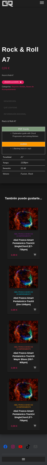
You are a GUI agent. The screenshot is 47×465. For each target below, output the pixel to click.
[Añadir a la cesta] (35, 255)
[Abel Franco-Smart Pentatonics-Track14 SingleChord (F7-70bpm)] (23, 390)
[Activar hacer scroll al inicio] (42, 460)
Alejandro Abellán (18, 87)
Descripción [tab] (10, 101)
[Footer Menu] (23, 459)
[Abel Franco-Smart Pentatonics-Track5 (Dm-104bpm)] (23, 277)
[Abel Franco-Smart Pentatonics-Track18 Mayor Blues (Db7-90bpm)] (23, 332)
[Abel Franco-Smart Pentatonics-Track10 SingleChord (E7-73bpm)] (23, 219)
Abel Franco (19, 234)
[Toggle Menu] (42, 2)
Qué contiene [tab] (10, 108)
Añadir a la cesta (11, 82)
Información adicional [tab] (15, 114)
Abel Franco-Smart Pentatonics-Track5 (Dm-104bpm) (23, 301)
